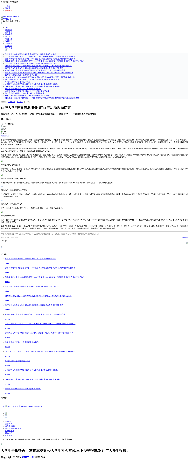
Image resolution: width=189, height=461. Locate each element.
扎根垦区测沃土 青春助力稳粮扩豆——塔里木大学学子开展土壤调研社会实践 (35, 70)
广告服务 (8, 435)
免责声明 (8, 424)
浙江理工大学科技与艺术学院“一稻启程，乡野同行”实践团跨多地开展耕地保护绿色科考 (39, 73)
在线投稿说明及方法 (13, 428)
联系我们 (8, 433)
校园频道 (8, 39)
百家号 (7, 8)
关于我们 (8, 422)
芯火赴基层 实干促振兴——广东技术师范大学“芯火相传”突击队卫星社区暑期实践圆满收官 (40, 57)
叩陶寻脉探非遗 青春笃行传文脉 (17, 82)
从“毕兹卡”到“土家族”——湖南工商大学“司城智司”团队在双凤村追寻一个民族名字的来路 (40, 77)
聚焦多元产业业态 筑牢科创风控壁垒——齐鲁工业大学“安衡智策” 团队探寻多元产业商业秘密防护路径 (45, 61)
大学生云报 (11, 102)
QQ (4, 131)
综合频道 (8, 48)
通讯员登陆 (7, 16)
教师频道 (8, 41)
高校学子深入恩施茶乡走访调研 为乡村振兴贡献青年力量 (27, 91)
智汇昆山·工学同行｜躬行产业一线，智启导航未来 (24, 93)
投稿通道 (8, 10)
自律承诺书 (9, 431)
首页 (7, 27)
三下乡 (7, 37)
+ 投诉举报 (184, 237)
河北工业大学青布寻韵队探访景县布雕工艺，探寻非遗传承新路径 (30, 54)
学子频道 (8, 43)
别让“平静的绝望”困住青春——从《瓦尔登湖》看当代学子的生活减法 (32, 79)
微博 (5, 129)
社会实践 (8, 34)
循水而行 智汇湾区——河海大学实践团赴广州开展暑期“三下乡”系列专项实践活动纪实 (38, 66)
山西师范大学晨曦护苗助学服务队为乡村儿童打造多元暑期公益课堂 (31, 84)
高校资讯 (8, 32)
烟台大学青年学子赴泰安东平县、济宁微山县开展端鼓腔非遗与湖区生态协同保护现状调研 (40, 59)
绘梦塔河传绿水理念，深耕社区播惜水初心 (21, 75)
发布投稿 (15, 16)
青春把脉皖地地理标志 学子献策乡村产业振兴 (23, 89)
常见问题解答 (10, 426)
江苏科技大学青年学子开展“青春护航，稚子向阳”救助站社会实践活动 (32, 63)
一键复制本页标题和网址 (84, 114)
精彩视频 (8, 30)
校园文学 (8, 46)
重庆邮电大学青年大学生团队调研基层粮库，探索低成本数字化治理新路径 (34, 68)
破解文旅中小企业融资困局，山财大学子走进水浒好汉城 (27, 96)
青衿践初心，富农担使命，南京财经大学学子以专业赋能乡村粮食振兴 (32, 86)
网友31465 (5, 136)
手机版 (7, 6)
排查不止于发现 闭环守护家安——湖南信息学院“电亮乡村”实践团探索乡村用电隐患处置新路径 (42, 98)
